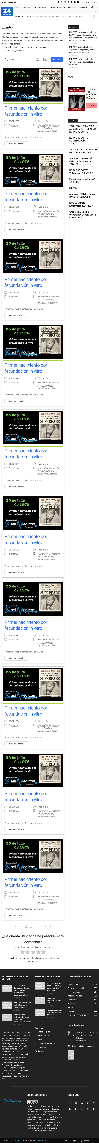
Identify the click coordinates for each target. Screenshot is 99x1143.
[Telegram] (71, 2)
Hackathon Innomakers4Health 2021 (54, 1000)
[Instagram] (65, 2)
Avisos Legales (44, 1032)
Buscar (56, 59)
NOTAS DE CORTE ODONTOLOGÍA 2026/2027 (78, 140)
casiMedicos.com (42, 1141)
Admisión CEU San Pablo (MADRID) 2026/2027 (82, 195)
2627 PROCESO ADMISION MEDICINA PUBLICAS (83, 151)
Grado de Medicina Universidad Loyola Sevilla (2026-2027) (82, 214)
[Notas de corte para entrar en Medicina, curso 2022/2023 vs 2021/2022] (40, 986)
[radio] (22, 953)
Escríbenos (39, 1051)
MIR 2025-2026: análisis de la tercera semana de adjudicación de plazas (82, 62)
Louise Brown (47, 128)
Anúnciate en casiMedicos (45, 1043)
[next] (96, 16)
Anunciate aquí (70, 1141)
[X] (88, 1109)
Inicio (4, 24)
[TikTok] (82, 1109)
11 (35, 926)
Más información (16, 144)
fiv (39, 128)
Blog (80, 1141)
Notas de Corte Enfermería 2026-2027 (81, 204)
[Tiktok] (68, 2)
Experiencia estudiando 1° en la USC (82, 180)
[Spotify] (78, 2)
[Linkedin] (82, 1103)
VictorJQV (17, 1141)
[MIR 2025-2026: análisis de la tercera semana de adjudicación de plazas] (7, 1017)
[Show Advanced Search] (37, 59)
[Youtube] (74, 2)
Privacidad (42, 1039)
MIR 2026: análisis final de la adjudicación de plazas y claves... (22, 1005)
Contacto (87, 1141)
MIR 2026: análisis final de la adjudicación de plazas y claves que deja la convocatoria (82, 50)
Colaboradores (41, 1047)
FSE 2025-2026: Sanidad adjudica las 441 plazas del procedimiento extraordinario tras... (21, 990)
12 (40, 926)
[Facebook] (58, 2)
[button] (95, 11)
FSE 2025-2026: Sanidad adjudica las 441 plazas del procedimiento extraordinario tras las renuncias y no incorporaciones (83, 36)
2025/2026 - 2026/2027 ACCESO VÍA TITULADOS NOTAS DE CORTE (82, 129)
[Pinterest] (88, 1103)
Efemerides (14, 125)
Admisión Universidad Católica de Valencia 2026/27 (80, 161)
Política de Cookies (45, 1035)
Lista (45, 59)
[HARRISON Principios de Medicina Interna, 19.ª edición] (40, 1012)
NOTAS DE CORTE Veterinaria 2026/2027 (81, 171)
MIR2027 (74, 188)
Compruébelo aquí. (82, 1040)
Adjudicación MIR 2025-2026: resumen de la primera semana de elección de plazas (53, 16)
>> (50, 926)
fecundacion (54, 125)
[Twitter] (61, 2)
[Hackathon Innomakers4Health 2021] (40, 1000)
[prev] (92, 16)
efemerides (43, 125)
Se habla (72, 120)
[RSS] (94, 1103)
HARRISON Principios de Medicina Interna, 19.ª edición (55, 1012)
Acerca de (39, 1028)
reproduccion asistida (47, 130)
